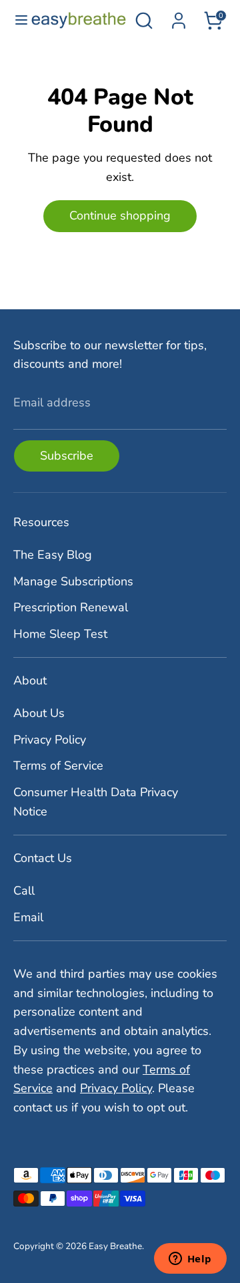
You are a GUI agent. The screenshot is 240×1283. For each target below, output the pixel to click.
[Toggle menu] (16, 20)
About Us (39, 713)
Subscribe (66, 456)
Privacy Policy (49, 740)
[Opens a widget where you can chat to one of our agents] (190, 1259)
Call (24, 891)
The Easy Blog (52, 555)
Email (28, 917)
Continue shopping (120, 215)
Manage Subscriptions (73, 581)
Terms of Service (58, 766)
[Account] (178, 17)
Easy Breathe (115, 1246)
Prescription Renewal (70, 607)
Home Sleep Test (60, 634)
